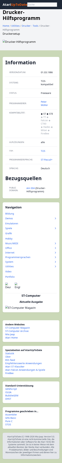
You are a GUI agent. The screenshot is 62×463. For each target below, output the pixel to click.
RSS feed (10, 360)
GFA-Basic (10, 417)
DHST (8, 398)
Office (8, 248)
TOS (43, 150)
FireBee (9, 373)
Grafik (8, 233)
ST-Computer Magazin (17, 327)
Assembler (11, 414)
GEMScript (11, 388)
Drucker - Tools (30, 25)
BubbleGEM (11, 395)
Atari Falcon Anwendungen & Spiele (25, 369)
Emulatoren (11, 223)
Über (8, 356)
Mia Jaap (10, 334)
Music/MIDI (11, 243)
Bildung (9, 213)
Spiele (8, 228)
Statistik (9, 353)
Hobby (8, 238)
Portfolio (10, 276)
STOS (8, 424)
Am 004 (30, 188)
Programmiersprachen (17, 257)
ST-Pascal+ (46, 159)
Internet (9, 252)
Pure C (9, 421)
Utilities (15, 25)
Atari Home (11, 337)
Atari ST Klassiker (14, 366)
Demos (9, 218)
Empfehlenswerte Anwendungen (23, 363)
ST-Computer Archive (17, 331)
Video (8, 271)
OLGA (8, 392)
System (9, 261)
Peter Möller (44, 103)
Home (6, 25)
